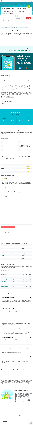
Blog (10, 413)
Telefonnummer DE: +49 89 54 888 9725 (7, 97)
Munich (2, 246)
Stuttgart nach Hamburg (4, 286)
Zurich (2, 258)
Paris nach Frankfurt (4, 276)
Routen (17, 27)
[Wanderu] (4, 1)
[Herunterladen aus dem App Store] (20, 68)
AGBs (20, 415)
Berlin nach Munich (4, 279)
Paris (1, 248)
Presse (11, 415)
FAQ (26, 27)
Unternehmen (21, 413)
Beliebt (22, 27)
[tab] (5, 14)
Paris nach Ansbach (18, 204)
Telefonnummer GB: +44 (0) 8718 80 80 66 (7, 98)
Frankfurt (2, 250)
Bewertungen (13, 27)
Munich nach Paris (3, 274)
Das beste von (7, 27)
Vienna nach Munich (4, 281)
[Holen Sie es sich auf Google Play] (27, 68)
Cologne (2, 253)
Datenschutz (21, 417)
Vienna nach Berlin (4, 284)
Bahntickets (2, 413)
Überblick (2, 27)
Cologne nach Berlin (4, 288)
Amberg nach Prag (13, 220)
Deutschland (28, 78)
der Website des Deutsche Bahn (9, 99)
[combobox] (8, 16)
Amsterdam (2, 255)
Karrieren (11, 417)
